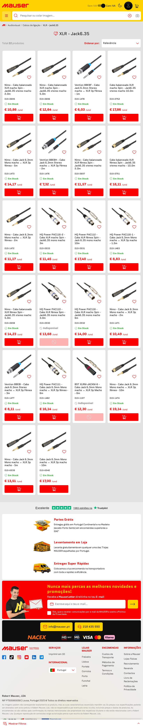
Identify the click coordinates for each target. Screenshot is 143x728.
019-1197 (80, 398)
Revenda (128, 668)
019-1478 (80, 98)
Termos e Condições (107, 672)
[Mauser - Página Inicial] (15, 6)
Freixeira (86, 656)
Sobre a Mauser (132, 654)
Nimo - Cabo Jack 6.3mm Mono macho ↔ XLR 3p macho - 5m (19, 462)
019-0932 (80, 323)
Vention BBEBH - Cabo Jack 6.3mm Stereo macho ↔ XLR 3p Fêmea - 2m (53, 164)
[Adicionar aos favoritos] (29, 77)
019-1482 (45, 398)
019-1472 (9, 248)
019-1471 (114, 323)
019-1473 (9, 173)
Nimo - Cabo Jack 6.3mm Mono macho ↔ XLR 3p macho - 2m (124, 312)
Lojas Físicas (130, 658)
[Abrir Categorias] (6, 15)
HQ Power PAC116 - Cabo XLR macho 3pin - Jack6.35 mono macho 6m (88, 313)
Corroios (86, 671)
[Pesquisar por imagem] (137, 15)
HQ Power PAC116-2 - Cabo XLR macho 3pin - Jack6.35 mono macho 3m (53, 239)
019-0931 (80, 248)
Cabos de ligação (31, 25)
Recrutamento (131, 663)
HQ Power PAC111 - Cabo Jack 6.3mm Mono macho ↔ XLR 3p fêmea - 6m (54, 388)
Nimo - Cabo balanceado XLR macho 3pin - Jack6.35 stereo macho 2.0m (18, 89)
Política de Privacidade (130, 688)
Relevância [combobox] (109, 43)
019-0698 (10, 323)
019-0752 (115, 98)
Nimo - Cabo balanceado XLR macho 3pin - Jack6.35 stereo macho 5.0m (53, 89)
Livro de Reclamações (131, 679)
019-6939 (10, 470)
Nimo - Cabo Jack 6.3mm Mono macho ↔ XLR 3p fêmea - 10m (124, 387)
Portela (85, 666)
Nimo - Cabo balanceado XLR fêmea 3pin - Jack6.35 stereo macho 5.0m (18, 313)
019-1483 (115, 248)
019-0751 (115, 173)
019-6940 (45, 470)
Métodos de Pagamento (108, 664)
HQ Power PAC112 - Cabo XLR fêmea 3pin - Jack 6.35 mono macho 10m (88, 239)
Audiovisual (14, 25)
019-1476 (45, 173)
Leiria (84, 685)
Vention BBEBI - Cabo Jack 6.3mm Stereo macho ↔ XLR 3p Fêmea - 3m (18, 388)
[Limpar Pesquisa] (131, 16)
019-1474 (114, 398)
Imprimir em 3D (57, 654)
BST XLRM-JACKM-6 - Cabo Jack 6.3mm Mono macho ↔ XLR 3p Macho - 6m (88, 388)
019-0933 (45, 248)
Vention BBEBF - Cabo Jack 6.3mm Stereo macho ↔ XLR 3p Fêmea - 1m (88, 89)
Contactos (129, 673)
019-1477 (9, 398)
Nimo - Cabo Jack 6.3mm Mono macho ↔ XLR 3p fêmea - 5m (19, 162)
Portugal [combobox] (61, 670)
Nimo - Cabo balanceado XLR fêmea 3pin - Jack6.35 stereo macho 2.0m (88, 164)
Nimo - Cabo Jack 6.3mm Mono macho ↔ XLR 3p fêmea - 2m (19, 237)
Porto (85, 676)
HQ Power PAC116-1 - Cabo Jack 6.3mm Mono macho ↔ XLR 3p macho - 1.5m (123, 239)
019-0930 (45, 323)
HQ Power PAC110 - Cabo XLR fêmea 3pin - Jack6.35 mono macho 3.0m (52, 313)
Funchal (86, 680)
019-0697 (80, 173)
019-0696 (45, 98)
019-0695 (10, 98)
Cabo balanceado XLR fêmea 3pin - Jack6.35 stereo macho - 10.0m (122, 162)
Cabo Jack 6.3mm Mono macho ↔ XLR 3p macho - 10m (53, 462)
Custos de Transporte (108, 656)
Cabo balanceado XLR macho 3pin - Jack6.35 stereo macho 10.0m (123, 88)
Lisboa (85, 661)
